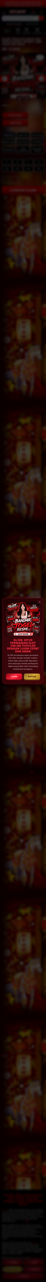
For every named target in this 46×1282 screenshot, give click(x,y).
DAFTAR (32, 676)
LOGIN (14, 676)
